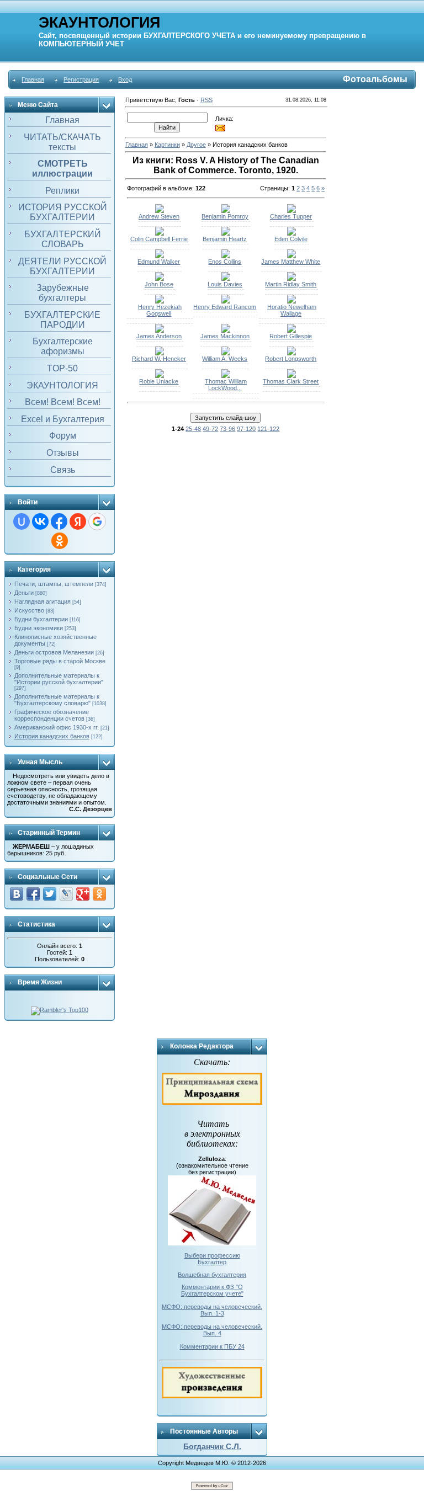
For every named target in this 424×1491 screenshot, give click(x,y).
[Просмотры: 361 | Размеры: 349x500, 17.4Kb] (159, 301)
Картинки (167, 144)
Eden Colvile (291, 239)
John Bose (159, 284)
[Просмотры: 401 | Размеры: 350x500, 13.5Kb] (291, 375)
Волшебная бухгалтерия (212, 1274)
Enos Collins (224, 261)
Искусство (29, 610)
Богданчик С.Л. (212, 1446)
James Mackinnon (225, 336)
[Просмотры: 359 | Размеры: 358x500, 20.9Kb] (291, 330)
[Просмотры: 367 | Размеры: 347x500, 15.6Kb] (291, 353)
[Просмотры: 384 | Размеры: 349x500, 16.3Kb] (225, 233)
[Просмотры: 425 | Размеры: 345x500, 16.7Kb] (291, 301)
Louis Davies (225, 284)
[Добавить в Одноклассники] (99, 894)
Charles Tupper (291, 216)
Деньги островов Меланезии (54, 652)
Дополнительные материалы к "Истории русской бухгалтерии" (58, 678)
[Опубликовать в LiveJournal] (66, 894)
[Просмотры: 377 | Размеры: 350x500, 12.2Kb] (159, 278)
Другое (196, 144)
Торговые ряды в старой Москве (59, 661)
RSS (206, 100)
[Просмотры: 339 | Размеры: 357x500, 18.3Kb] (225, 301)
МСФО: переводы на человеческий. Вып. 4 (212, 1329)
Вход (125, 79)
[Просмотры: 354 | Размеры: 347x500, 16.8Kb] (225, 353)
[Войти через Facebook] (59, 521)
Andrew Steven (159, 216)
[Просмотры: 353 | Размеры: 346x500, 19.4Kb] (159, 256)
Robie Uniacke (158, 381)
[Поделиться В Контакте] (16, 894)
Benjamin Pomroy (225, 216)
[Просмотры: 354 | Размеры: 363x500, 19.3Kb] (291, 233)
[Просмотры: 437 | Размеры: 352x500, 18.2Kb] (159, 330)
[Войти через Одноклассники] (59, 540)
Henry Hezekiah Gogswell (160, 310)
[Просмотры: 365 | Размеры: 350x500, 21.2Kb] (159, 233)
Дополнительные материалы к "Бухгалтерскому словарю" (56, 699)
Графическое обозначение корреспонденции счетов (51, 715)
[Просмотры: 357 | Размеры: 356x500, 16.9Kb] (291, 256)
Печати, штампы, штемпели (53, 584)
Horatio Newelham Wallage (291, 310)
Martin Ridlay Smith (290, 284)
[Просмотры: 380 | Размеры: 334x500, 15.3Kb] (225, 375)
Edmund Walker (158, 261)
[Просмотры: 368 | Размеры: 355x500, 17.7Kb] (291, 210)
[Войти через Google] (97, 521)
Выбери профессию (212, 1255)
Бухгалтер (212, 1262)
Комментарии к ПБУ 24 (212, 1346)
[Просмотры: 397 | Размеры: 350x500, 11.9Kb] (225, 330)
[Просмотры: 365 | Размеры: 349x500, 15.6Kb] (159, 375)
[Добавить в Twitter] (49, 894)
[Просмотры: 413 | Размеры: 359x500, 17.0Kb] (159, 353)
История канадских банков (51, 736)
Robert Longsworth (290, 358)
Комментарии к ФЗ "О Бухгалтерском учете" (212, 1290)
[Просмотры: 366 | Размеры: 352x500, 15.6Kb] (225, 256)
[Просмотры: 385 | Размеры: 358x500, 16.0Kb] (291, 278)
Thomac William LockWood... (226, 384)
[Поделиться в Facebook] (33, 894)
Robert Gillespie (290, 336)
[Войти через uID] (21, 521)
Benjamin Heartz (225, 239)
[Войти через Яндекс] (78, 521)
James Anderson (159, 336)
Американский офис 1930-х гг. (56, 727)
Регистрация (81, 79)
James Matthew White (290, 261)
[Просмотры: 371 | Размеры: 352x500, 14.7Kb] (159, 210)
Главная (33, 79)
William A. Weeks (224, 358)
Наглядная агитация (42, 601)
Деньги (24, 592)
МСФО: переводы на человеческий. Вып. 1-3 (212, 1310)
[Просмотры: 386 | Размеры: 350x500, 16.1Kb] (225, 278)
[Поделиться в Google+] (82, 894)
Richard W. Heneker (159, 358)
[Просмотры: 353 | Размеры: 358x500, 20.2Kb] (225, 210)
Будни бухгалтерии (41, 619)
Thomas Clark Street (291, 381)
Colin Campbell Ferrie (159, 239)
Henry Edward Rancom (224, 306)
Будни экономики (38, 628)
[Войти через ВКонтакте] (40, 521)
